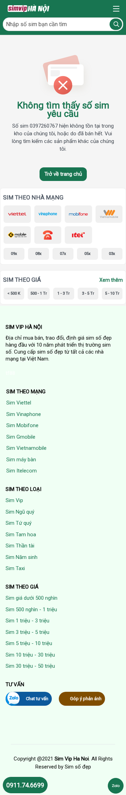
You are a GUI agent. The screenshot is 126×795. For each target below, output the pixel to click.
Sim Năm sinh (21, 557)
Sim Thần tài (20, 546)
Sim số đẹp (78, 767)
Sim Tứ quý (18, 523)
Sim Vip (14, 500)
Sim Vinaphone (23, 414)
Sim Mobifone (22, 425)
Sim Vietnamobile (26, 448)
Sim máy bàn (21, 459)
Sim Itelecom (21, 471)
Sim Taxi (15, 568)
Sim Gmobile (20, 437)
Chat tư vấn (37, 698)
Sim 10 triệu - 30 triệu (30, 655)
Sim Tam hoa (21, 534)
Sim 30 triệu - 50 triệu (30, 666)
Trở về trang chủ (63, 174)
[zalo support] (116, 786)
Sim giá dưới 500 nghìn (31, 598)
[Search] (116, 24)
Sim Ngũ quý (20, 512)
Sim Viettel (18, 403)
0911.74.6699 (25, 785)
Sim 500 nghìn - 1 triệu (31, 609)
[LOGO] (29, 9)
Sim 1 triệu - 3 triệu (27, 621)
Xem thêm (111, 280)
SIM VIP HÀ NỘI (24, 327)
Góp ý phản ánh (86, 698)
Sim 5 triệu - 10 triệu (29, 643)
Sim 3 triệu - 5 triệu (27, 632)
